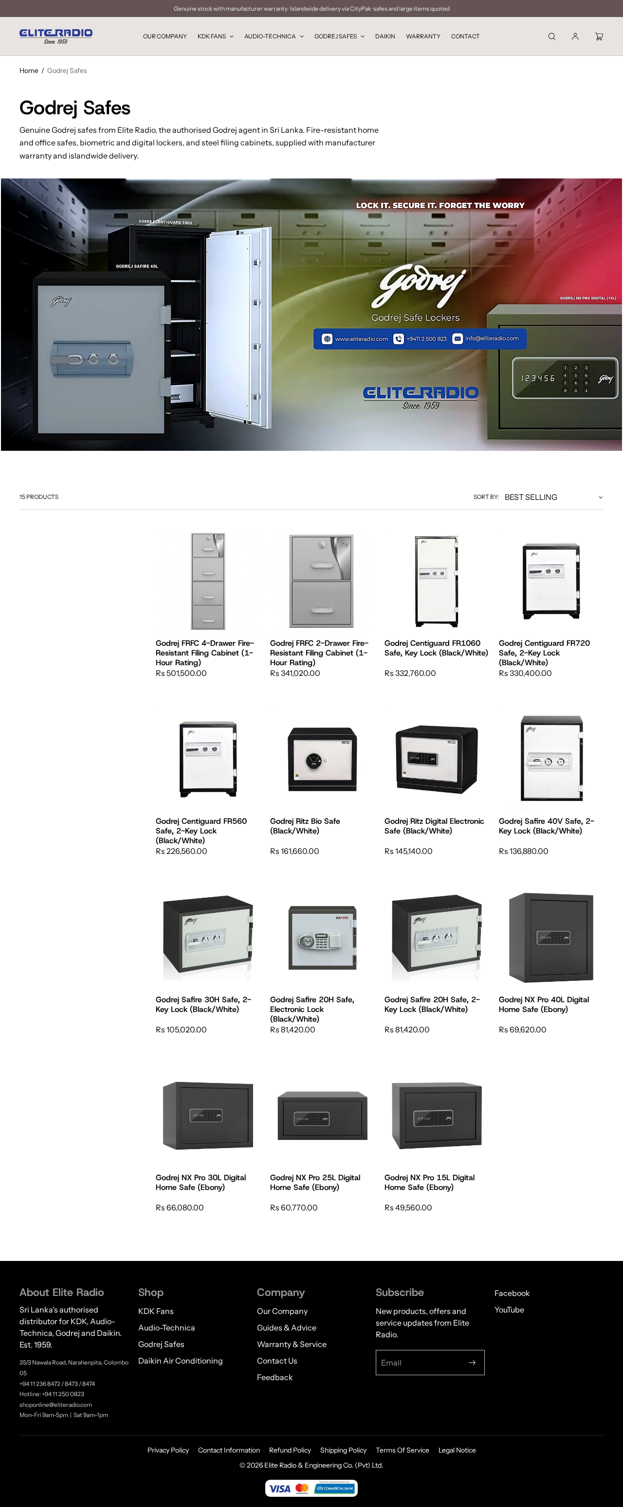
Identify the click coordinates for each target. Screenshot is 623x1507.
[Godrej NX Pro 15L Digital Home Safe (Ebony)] (437, 1116)
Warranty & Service (292, 1344)
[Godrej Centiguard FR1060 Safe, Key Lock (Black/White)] (437, 581)
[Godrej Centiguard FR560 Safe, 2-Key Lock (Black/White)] (208, 759)
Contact (465, 36)
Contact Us (277, 1360)
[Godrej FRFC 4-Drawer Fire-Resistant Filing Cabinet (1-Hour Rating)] (208, 581)
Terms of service (402, 1450)
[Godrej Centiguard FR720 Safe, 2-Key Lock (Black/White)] (551, 581)
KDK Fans (212, 36)
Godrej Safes (335, 36)
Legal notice (457, 1450)
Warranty (423, 36)
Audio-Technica (270, 36)
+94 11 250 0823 (63, 1394)
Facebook (512, 1293)
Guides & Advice (286, 1327)
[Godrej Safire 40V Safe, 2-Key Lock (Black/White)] (551, 759)
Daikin (385, 36)
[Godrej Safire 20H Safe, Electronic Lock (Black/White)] (322, 938)
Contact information (229, 1450)
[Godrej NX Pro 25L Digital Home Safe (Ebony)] (322, 1116)
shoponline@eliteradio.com (55, 1404)
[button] (552, 36)
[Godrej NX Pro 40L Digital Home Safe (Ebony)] (551, 938)
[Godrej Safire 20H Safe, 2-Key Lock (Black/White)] (437, 938)
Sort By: (486, 496)
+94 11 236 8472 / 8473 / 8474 (57, 1383)
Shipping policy (343, 1450)
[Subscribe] (472, 1362)
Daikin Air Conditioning (180, 1360)
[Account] (575, 36)
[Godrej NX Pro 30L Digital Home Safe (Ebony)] (208, 1116)
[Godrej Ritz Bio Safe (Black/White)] (322, 759)
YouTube (509, 1309)
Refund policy (290, 1450)
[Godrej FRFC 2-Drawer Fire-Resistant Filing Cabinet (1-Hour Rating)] (322, 581)
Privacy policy (168, 1450)
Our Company (165, 36)
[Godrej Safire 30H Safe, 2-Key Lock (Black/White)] (208, 938)
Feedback (275, 1377)
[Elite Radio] (55, 36)
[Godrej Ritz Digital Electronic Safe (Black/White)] (437, 759)
